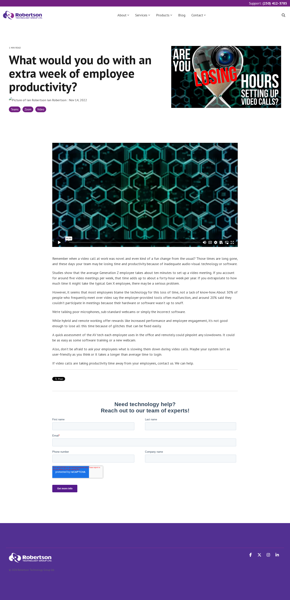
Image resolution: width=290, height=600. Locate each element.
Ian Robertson (56, 100)
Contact (197, 15)
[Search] (283, 15)
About (121, 15)
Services (141, 15)
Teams (15, 109)
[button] (251, 555)
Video (40, 109)
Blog (181, 15)
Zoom (27, 109)
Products (162, 15)
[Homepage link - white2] (30, 560)
